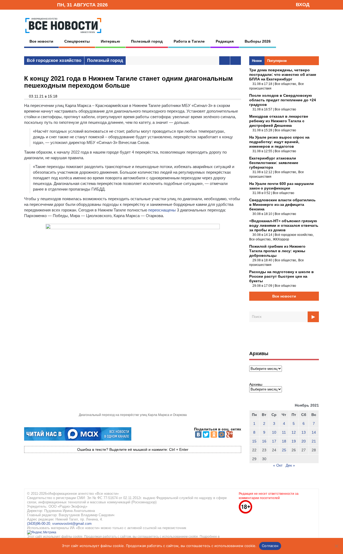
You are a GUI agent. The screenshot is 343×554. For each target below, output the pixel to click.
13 (303, 432)
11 (284, 432)
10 (274, 432)
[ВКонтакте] (198, 434)
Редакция (225, 41)
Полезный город (147, 41)
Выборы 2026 (258, 41)
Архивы (255, 384)
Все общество (285, 84)
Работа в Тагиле (189, 41)
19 (294, 441)
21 (314, 441)
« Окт (277, 465)
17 (274, 441)
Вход (303, 4)
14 (314, 432)
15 (254, 441)
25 (284, 450)
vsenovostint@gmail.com (72, 524)
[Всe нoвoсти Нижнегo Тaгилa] (63, 34)
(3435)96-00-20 (38, 524)
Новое (257, 61)
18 (284, 441)
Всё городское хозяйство (54, 60)
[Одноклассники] (214, 434)
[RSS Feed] (35, 4)
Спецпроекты (77, 41)
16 (264, 441)
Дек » (290, 465)
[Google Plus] (229, 434)
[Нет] (336, 546)
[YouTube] (44, 4)
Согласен (270, 546)
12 (294, 432)
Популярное (277, 61)
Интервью (110, 41)
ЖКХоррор (281, 239)
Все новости (41, 41)
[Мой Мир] (221, 434)
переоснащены (162, 210)
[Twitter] (206, 434)
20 (303, 441)
